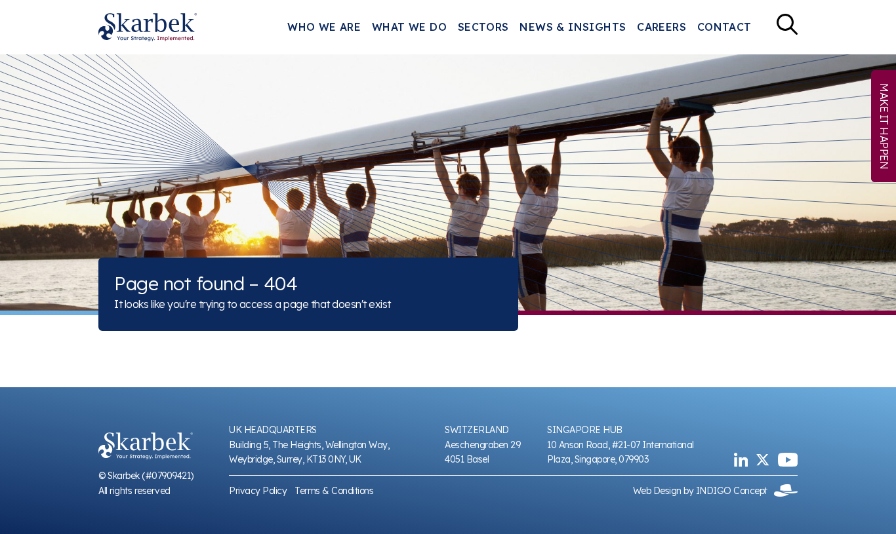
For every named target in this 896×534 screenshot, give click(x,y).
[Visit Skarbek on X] (762, 460)
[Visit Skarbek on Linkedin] (741, 460)
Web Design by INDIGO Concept (704, 491)
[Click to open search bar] (787, 27)
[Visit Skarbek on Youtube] (788, 460)
